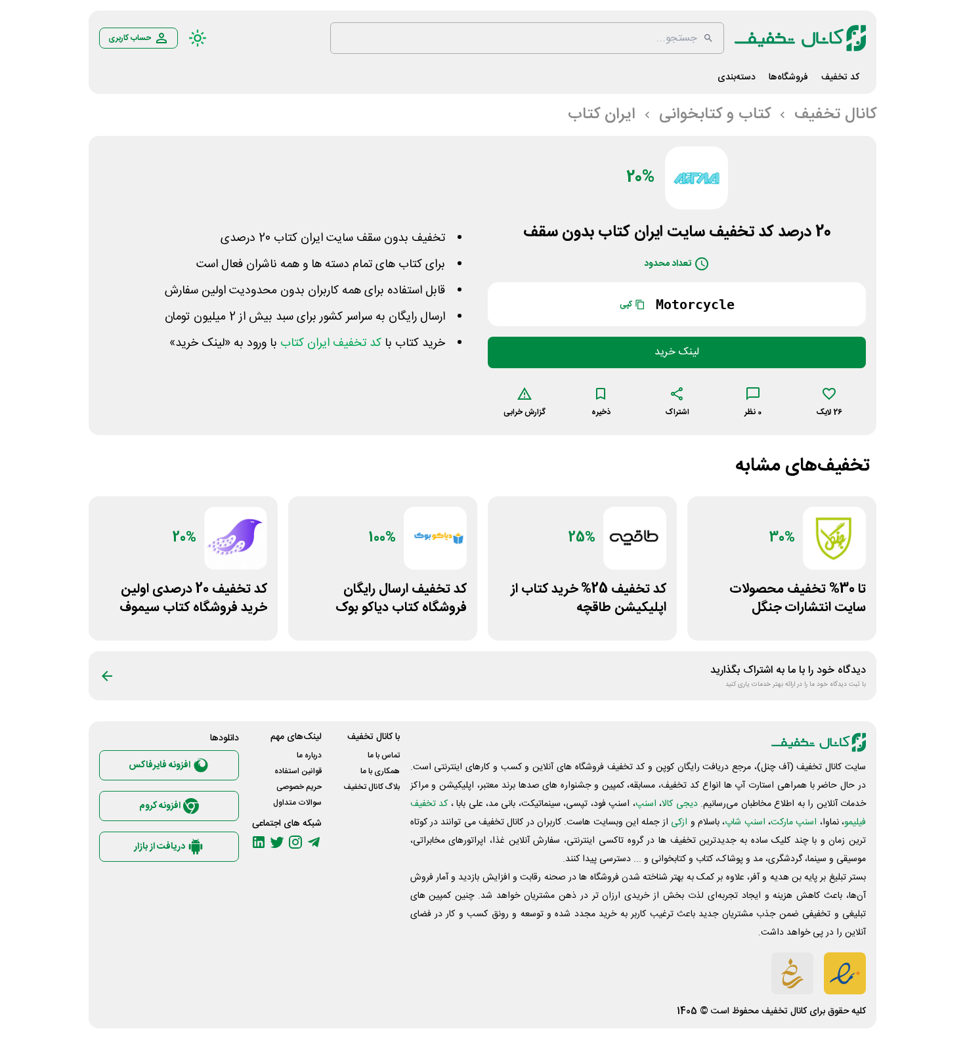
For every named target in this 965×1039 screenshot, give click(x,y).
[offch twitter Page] (277, 842)
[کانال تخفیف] (800, 38)
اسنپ (645, 804)
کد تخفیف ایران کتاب (330, 343)
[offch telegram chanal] (314, 842)
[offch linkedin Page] (259, 842)
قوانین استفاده (298, 771)
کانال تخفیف (784, 1011)
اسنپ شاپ (745, 822)
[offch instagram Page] (295, 842)
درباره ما (309, 755)
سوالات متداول (297, 802)
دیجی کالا (679, 804)
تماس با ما (384, 755)
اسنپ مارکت (794, 822)
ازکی (679, 822)
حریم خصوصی (299, 787)
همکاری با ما (380, 771)
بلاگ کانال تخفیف (371, 787)
